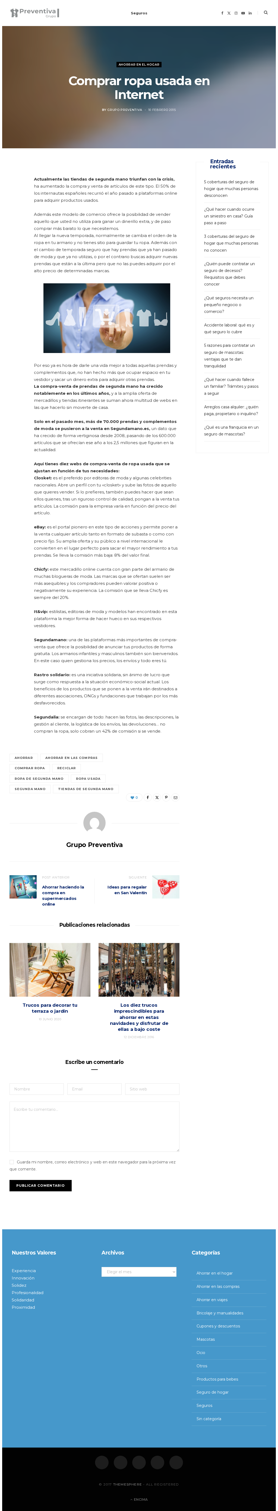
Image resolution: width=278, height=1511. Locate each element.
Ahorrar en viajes (212, 1299)
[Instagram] (139, 1462)
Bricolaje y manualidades (220, 1313)
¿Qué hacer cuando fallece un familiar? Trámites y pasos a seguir (231, 386)
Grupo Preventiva (124, 110)
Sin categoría (209, 1418)
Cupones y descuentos (218, 1326)
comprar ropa (30, 768)
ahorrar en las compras (71, 758)
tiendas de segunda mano (85, 789)
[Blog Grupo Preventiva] (34, 13)
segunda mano (30, 789)
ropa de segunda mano (39, 779)
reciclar (66, 768)
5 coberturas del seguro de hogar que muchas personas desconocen (231, 188)
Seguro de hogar (213, 1392)
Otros (202, 1366)
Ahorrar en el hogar (139, 64)
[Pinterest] (17, 211)
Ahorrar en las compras (218, 1286)
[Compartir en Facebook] (17, 184)
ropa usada (88, 779)
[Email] (17, 225)
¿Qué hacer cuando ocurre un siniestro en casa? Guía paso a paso (229, 216)
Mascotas (206, 1339)
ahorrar (24, 758)
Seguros (139, 13)
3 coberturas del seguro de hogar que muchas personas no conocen (231, 243)
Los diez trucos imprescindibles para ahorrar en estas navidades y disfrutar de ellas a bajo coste (139, 1017)
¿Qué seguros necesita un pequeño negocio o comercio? (229, 305)
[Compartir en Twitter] (17, 197)
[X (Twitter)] (120, 1462)
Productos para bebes (217, 1379)
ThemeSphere (127, 1484)
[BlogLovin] (176, 1462)
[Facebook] (102, 1462)
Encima (140, 1499)
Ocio (201, 1352)
